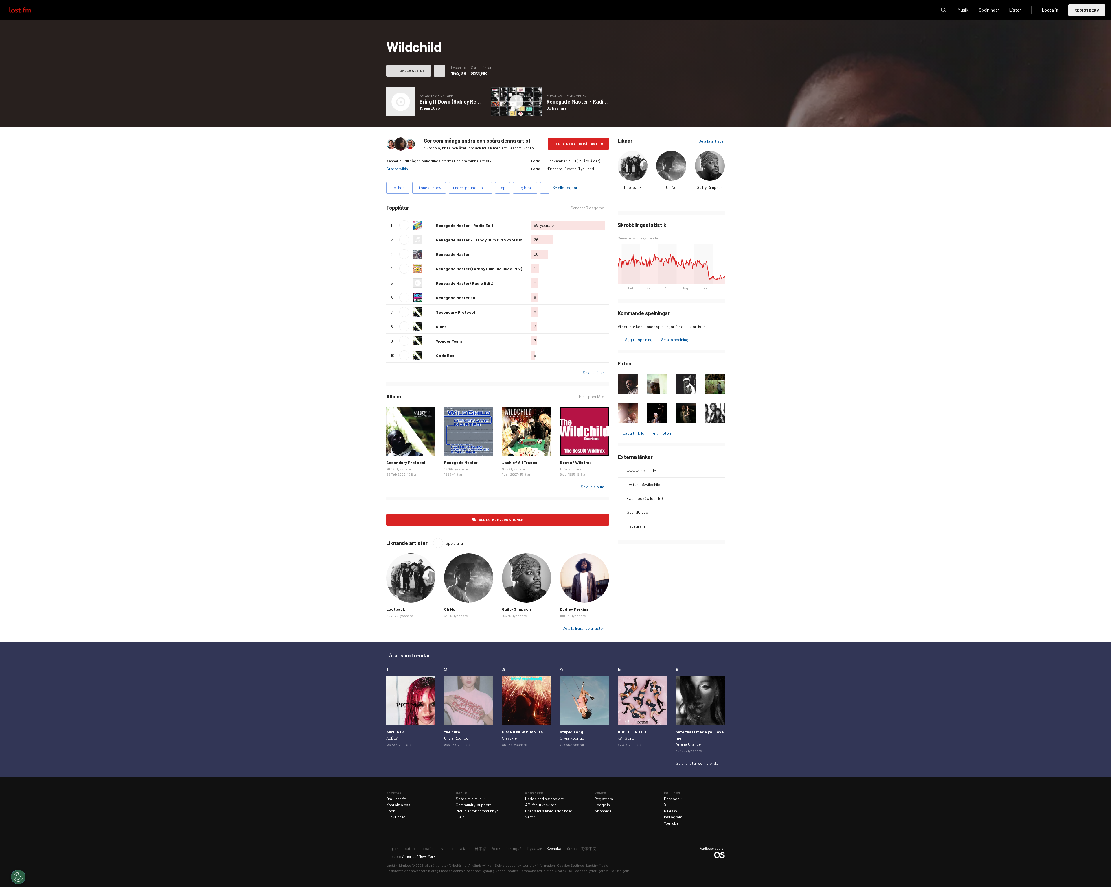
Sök (943, 10)
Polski (495, 848)
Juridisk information (539, 865)
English (392, 848)
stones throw (429, 187)
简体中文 (588, 848)
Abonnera (603, 810)
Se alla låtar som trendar (698, 763)
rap (502, 187)
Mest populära (591, 397)
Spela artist (412, 71)
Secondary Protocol (455, 312)
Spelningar (989, 9)
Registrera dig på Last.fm (578, 144)
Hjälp (460, 816)
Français (446, 848)
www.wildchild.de (641, 470)
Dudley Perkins (574, 609)
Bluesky (670, 810)
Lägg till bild (633, 432)
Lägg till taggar (544, 188)
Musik (963, 9)
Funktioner (395, 816)
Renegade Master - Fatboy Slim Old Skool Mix (479, 239)
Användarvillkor (480, 865)
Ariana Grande (688, 744)
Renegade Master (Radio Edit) (464, 283)
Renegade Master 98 (455, 297)
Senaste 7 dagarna (587, 208)
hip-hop (398, 187)
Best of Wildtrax (576, 462)
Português (514, 848)
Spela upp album (401, 102)
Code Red (445, 355)
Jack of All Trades (519, 462)
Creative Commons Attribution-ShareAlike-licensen (546, 870)
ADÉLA (392, 738)
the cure (452, 731)
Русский (534, 848)
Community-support (473, 804)
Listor (1015, 9)
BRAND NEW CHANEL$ (523, 731)
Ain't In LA (395, 731)
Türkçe (571, 848)
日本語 (480, 848)
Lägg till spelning (637, 339)
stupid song (571, 731)
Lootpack (632, 187)
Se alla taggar (564, 187)
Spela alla (435, 207)
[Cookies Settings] (18, 877)
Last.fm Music (597, 865)
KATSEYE (626, 738)
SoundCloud (637, 512)
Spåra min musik (470, 798)
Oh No (671, 187)
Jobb (391, 810)
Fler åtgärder (439, 71)
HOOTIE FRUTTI (632, 731)
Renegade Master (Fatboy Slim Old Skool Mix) (479, 268)
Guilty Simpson (710, 187)
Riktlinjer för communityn (477, 810)
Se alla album (592, 486)
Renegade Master (453, 254)
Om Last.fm (396, 798)
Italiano (464, 848)
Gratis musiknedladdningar (548, 810)
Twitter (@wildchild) (644, 484)
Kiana (441, 326)
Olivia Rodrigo (456, 738)
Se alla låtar (593, 372)
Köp (395, 447)
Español (427, 848)
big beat (525, 187)
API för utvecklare (540, 804)
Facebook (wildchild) (645, 498)
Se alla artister (711, 140)
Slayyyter (510, 738)
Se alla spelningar (676, 339)
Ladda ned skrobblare (544, 798)
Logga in (1050, 9)
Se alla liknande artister (583, 628)
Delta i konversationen (501, 520)
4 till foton (662, 432)
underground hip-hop (472, 187)
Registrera (1086, 10)
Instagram (636, 526)
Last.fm (26, 10)
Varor (530, 816)
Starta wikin (397, 168)
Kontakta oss (398, 804)
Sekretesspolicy (508, 865)
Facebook (673, 798)
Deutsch (409, 848)
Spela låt (404, 225)
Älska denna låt (429, 225)
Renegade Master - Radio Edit (582, 101)
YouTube (671, 823)
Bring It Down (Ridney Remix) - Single (462, 101)
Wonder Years (449, 341)
